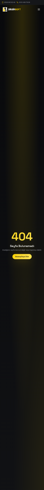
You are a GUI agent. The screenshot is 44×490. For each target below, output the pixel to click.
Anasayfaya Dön (22, 257)
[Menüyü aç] (38, 9)
